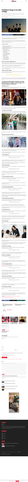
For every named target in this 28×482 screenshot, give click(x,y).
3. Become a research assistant (6, 50)
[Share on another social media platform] (25, 34)
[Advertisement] (14, 4)
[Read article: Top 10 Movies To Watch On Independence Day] (6, 328)
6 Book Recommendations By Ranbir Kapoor (8, 297)
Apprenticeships (4, 265)
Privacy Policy (13, 355)
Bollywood (20, 321)
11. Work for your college (5, 56)
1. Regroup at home (5, 49)
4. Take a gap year (5, 51)
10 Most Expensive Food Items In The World (10, 383)
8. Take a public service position (6, 54)
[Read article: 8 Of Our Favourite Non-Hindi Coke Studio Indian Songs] (6, 319)
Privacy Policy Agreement (5, 354)
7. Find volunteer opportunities (6, 53)
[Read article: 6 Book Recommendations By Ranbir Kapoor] (23, 319)
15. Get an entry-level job (5, 59)
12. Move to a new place (5, 57)
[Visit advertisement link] (14, 402)
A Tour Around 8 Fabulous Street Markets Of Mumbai (13, 323)
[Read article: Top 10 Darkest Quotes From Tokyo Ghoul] (3, 382)
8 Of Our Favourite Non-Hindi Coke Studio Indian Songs (5, 323)
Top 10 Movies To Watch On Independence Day (5, 331)
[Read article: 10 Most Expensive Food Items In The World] (3, 384)
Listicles (3, 321)
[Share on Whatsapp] (24, 34)
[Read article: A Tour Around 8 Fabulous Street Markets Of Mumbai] (14, 319)
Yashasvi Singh (9, 309)
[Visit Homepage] (14, 1)
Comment (3, 338)
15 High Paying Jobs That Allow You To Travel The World (12, 296)
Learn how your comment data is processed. (16, 359)
